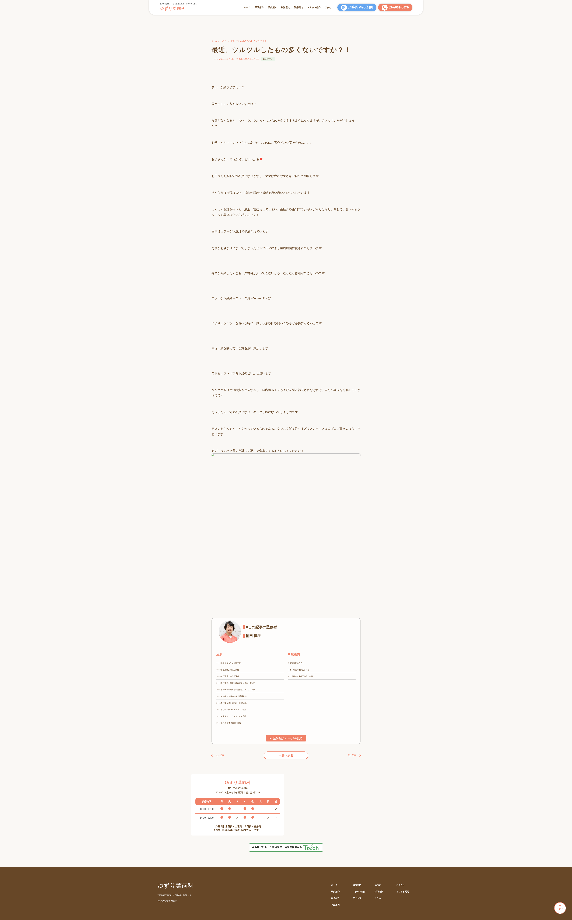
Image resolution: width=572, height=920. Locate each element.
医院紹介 (259, 7)
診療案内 (298, 7)
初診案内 (285, 7)
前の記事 (352, 755)
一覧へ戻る (286, 755)
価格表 (378, 885)
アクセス (329, 7)
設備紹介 (272, 7)
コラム (223, 41)
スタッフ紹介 (314, 7)
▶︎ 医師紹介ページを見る (286, 738)
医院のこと (268, 59)
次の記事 (220, 755)
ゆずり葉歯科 (172, 8)
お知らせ (400, 885)
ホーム (247, 7)
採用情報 (379, 891)
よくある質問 (402, 891)
